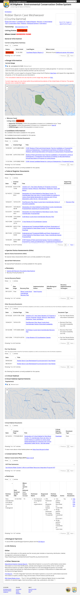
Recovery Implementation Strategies (66, 286)
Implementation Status (38, 287)
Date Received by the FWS (17, 493)
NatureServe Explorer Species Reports (16, 564)
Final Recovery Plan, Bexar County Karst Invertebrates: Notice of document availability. (39, 323)
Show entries (11, 45)
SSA (7, 23)
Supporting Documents (67, 182)
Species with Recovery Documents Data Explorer (21, 271)
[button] (7, 66)
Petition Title (8, 495)
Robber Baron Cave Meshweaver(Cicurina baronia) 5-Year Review (36, 361)
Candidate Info (21, 21)
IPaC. (51, 77)
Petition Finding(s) (54, 495)
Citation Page (17, 145)
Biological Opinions (33, 23)
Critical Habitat (48, 21)
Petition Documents (70, 495)
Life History (43, 23)
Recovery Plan (70, 202)
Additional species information (65, 52)
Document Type (63, 312)
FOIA (30, 592)
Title (27, 145)
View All (53, 125)
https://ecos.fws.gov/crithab (40, 449)
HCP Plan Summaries (12, 464)
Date (7, 145)
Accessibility (18, 589)
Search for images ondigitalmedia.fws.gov (65, 23)
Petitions (23, 23)
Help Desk (53, 73)
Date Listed (19, 49)
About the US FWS (32, 589)
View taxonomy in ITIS (21, 27)
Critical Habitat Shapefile (58, 431)
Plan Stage (15, 287)
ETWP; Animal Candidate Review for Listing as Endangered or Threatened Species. (50, 161)
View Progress (38, 291)
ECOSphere (8, 12)
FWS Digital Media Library (12, 578)
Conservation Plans (14, 23)
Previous (63, 56)
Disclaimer (18, 593)
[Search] (76, 1)
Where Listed (50, 49)
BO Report (41, 541)
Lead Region (30, 49)
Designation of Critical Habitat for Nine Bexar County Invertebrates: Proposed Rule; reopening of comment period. (42, 208)
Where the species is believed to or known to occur (25, 489)
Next (71, 56)
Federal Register (31, 21)
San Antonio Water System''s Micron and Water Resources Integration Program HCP (30, 467)
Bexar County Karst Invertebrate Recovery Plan (26, 293)
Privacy (17, 590)
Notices (17, 592)
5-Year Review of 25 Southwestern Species (34, 221)
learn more (30, 458)
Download (58, 436)
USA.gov (30, 590)
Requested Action (44, 495)
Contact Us (5, 592)
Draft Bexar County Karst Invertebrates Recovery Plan (38, 217)
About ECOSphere (7, 590)
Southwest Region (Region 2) (34, 52)
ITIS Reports (8, 574)
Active (62, 496)
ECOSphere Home (7, 589)
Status (8, 49)
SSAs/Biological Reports (51, 287)
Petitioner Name (34, 495)
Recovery (39, 21)
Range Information (10, 21)
